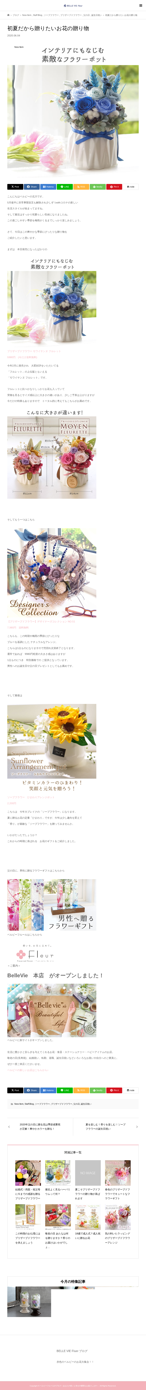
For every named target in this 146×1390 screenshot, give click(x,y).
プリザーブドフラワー (61, 1104)
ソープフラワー (42, 1104)
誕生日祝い (86, 1104)
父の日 (76, 1104)
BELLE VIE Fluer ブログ (72, 1351)
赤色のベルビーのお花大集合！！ (75, 1361)
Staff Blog (29, 1104)
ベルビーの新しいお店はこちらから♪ (27, 1070)
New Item (19, 1104)
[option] (29, 1302)
